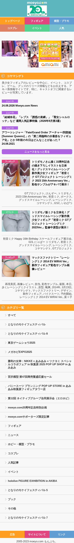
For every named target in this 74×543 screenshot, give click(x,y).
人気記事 (13, 462)
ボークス (66, 196)
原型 (41, 287)
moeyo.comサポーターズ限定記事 (28, 416)
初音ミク (53, 196)
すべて (12, 315)
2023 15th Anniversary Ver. (31, 196)
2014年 (56, 287)
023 (31, 241)
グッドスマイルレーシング (35, 199)
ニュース (13, 434)
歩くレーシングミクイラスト (19, 287)
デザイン (66, 290)
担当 (37, 284)
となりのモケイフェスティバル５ (28, 490)
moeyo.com (36, 541)
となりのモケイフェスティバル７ (28, 517)
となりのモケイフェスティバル (27, 324)
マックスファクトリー (45, 290)
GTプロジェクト (34, 193)
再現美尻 (10, 284)
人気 (61, 28)
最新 (62, 284)
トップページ (12, 20)
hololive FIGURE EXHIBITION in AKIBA (32, 480)
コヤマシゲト (44, 203)
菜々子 (68, 296)
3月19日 (66, 287)
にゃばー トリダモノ (46, 241)
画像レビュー (25, 284)
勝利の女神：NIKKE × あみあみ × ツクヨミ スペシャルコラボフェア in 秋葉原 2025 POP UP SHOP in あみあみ (40, 364)
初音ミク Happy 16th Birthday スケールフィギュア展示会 (37, 238)
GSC (57, 203)
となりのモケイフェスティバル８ (28, 333)
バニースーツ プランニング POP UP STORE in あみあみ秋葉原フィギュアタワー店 (39, 387)
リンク (61, 534)
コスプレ (12, 28)
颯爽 (47, 287)
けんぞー (51, 193)
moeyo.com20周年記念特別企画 (27, 407)
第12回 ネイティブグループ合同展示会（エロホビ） (39, 398)
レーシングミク (62, 199)
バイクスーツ (51, 293)
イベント (37, 28)
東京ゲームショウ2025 (21, 342)
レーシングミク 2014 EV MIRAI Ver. (41, 296)
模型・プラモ (61, 20)
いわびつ (66, 203)
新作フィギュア (32, 293)
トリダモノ (64, 193)
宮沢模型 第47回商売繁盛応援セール (30, 376)
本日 (68, 284)
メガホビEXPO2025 (20, 351)
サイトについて (37, 534)
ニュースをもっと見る (37, 151)
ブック (12, 499)
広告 (12, 534)
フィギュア (37, 20)
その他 (12, 508)
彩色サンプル (50, 284)
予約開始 (66, 293)
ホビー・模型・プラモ (21, 444)
